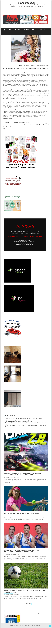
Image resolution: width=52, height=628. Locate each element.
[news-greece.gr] (5, 29)
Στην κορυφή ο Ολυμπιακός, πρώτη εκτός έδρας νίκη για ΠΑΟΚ (25, 591)
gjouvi (13, 70)
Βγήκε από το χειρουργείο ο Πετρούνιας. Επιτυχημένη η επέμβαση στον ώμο (22, 551)
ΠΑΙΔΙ (10, 33)
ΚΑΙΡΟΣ (22, 33)
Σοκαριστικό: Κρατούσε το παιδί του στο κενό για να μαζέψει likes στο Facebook (28, 124)
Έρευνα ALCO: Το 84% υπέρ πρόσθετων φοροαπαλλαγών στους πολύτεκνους (23, 418)
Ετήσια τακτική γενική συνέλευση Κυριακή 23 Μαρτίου (18, 420)
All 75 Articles (26, 603)
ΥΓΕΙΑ (5, 33)
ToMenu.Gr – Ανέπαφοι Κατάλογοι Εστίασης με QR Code (18, 421)
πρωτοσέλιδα (36, 613)
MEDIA (16, 33)
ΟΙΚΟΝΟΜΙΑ (18, 29)
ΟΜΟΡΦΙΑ (20, 70)
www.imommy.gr (8, 118)
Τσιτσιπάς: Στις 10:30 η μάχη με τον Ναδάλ (22, 513)
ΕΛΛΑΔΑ (10, 29)
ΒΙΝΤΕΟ (29, 33)
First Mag (24, 625)
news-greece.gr (26, 2)
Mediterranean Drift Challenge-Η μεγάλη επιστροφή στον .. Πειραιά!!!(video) (22, 474)
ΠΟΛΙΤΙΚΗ (27, 29)
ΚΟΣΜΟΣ (42, 29)
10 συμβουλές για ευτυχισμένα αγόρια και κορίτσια (17, 121)
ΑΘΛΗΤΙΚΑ (35, 29)
